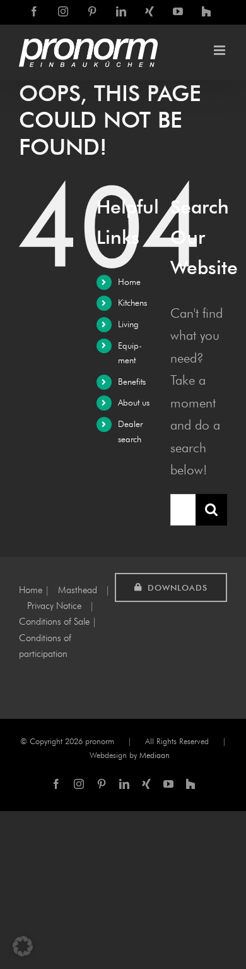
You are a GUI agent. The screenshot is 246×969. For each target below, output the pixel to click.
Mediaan (154, 755)
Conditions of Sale (54, 621)
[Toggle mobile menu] (220, 50)
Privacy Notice (54, 605)
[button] (22, 946)
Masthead (77, 590)
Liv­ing (128, 324)
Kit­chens (132, 303)
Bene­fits (132, 381)
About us (133, 402)
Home (129, 282)
